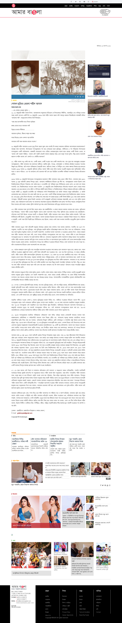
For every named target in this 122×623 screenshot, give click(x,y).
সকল (108, 6)
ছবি (97, 609)
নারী (80, 606)
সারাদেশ (76, 6)
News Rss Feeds (84, 615)
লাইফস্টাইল (16, 461)
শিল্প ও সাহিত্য (66, 603)
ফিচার (80, 599)
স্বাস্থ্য (99, 6)
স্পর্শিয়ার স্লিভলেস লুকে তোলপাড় (101, 498)
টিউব (97, 606)
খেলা (104, 6)
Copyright (48, 618)
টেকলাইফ (65, 609)
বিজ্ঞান (47, 612)
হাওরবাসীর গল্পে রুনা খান (101, 507)
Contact (98, 612)
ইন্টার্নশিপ (98, 599)
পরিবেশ (98, 603)
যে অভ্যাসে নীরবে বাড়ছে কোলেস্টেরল (55, 472)
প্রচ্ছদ (66, 6)
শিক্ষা (95, 6)
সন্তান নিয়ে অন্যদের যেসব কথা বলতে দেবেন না (57, 466)
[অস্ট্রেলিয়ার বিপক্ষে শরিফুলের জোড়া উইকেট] (31, 555)
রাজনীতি (47, 603)
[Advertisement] (61, 30)
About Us (48, 615)
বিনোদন (15, 494)
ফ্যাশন (81, 596)
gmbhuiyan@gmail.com (24, 413)
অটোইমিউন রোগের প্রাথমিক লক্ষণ (54, 475)
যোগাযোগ (99, 596)
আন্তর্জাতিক (89, 6)
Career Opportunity (67, 615)
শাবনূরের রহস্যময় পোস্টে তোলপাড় (102, 523)
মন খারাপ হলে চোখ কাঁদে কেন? (53, 477)
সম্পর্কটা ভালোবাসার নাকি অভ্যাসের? (55, 463)
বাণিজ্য (82, 6)
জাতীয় (71, 6)
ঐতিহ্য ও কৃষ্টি (66, 606)
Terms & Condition (84, 612)
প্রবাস (46, 609)
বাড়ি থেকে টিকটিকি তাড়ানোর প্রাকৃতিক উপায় (57, 470)
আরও (108, 478)
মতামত (15, 100)
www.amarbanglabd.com (25, 603)
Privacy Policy (66, 612)
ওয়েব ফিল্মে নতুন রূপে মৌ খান (102, 515)
